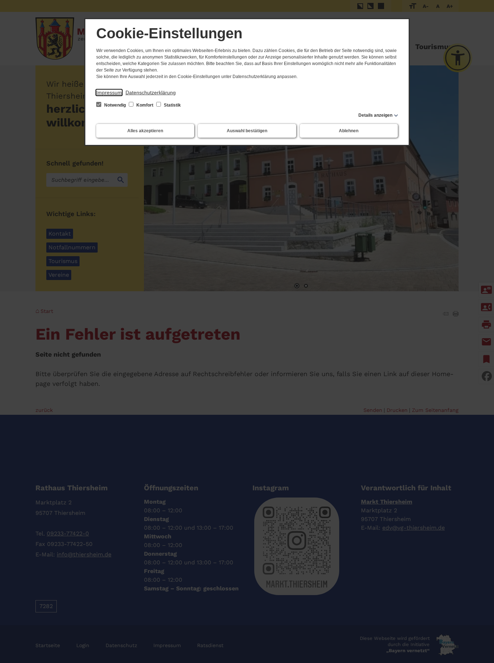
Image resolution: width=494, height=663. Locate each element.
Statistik (172, 105)
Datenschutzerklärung (150, 92)
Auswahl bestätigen (247, 130)
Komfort (144, 105)
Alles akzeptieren (145, 130)
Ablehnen (348, 130)
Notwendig (115, 105)
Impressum (109, 92)
